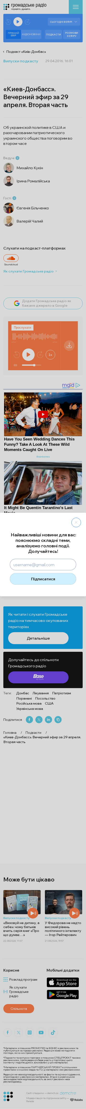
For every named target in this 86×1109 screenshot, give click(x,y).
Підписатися (43, 578)
